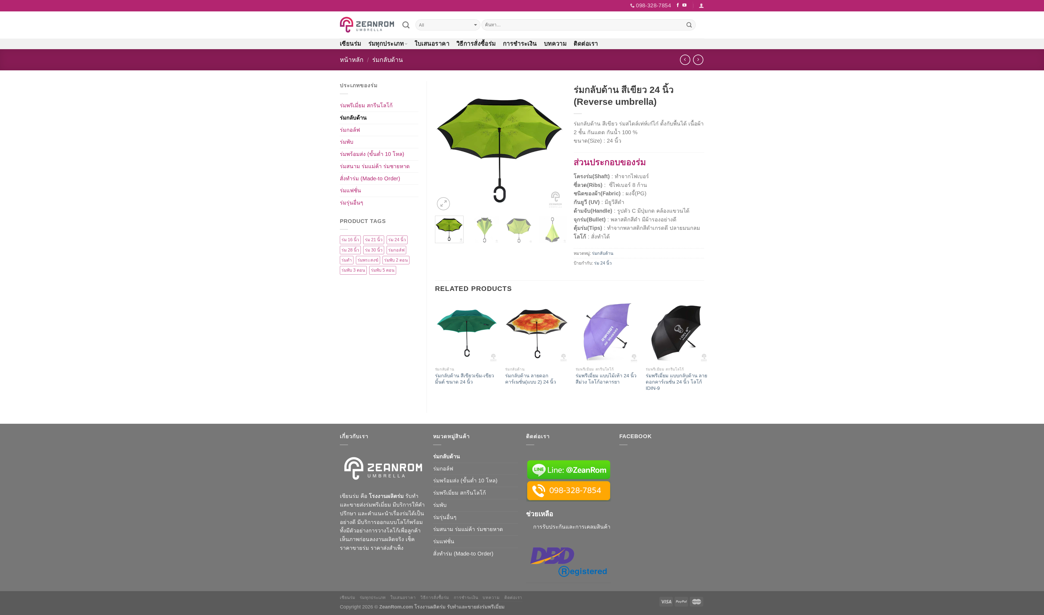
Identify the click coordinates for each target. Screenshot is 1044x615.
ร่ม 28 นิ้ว (350, 250)
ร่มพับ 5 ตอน (382, 270)
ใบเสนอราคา (432, 43)
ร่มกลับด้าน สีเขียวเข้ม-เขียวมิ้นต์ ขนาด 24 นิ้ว (464, 379)
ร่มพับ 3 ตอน (353, 270)
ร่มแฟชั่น (350, 190)
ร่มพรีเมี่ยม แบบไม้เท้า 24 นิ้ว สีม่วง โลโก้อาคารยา (606, 379)
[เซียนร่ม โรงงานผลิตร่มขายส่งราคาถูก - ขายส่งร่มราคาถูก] (367, 25)
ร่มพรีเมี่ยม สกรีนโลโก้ (366, 105)
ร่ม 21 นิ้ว (374, 239)
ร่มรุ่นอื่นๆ (351, 203)
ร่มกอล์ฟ (350, 130)
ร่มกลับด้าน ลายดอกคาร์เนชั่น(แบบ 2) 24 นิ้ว (530, 379)
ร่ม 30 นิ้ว (374, 250)
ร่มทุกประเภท (386, 43)
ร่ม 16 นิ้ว (350, 239)
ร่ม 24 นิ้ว (603, 263)
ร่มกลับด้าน (387, 59)
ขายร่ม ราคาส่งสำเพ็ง (377, 548)
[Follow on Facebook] (678, 5)
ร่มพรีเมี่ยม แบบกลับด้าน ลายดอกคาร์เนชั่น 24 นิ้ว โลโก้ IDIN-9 (676, 382)
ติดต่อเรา (586, 43)
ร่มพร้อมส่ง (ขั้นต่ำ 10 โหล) (372, 154)
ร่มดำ (346, 260)
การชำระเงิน (520, 43)
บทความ (555, 43)
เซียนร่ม (350, 43)
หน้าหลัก (351, 59)
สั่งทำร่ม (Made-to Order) (370, 178)
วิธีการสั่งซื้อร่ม (476, 43)
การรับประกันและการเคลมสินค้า (571, 527)
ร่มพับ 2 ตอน (396, 260)
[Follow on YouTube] (684, 5)
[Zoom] (443, 203)
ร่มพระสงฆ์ (368, 260)
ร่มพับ (346, 142)
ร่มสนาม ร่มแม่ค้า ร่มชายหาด (375, 166)
